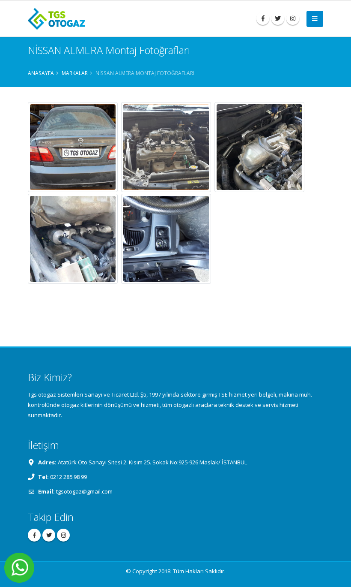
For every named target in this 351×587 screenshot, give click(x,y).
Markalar (75, 72)
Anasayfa (41, 72)
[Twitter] (277, 18)
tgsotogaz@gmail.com (84, 491)
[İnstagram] (292, 18)
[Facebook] (262, 18)
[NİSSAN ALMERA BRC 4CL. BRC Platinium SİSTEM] (73, 147)
